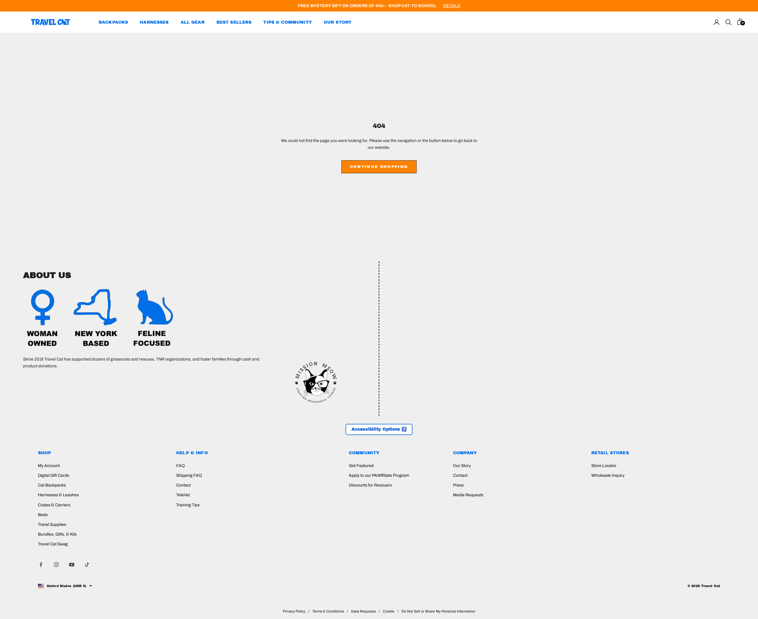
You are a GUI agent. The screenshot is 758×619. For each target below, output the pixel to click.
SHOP (44, 452)
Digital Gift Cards (53, 475)
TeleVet (183, 495)
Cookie (388, 611)
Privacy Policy (294, 611)
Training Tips (188, 505)
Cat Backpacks (52, 485)
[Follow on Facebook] (41, 565)
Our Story (462, 465)
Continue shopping (379, 167)
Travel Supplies (52, 524)
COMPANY (465, 452)
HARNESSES (154, 22)
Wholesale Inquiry (607, 475)
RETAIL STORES (610, 452)
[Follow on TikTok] (87, 565)
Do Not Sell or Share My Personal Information (438, 611)
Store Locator (603, 465)
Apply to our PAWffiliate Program (379, 475)
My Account (49, 465)
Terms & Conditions (328, 611)
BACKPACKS (113, 22)
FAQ (180, 465)
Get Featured (361, 465)
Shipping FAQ (189, 475)
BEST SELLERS (234, 22)
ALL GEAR (193, 22)
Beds (43, 515)
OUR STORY (337, 22)
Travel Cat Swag (53, 544)
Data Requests (363, 611)
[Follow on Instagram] (56, 565)
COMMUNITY (364, 452)
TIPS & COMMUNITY (287, 22)
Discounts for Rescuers (370, 485)
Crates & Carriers (54, 505)
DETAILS (451, 6)
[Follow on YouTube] (72, 565)
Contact (183, 485)
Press (458, 485)
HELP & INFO (192, 452)
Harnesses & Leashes (58, 495)
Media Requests (468, 495)
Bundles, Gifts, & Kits (57, 534)
